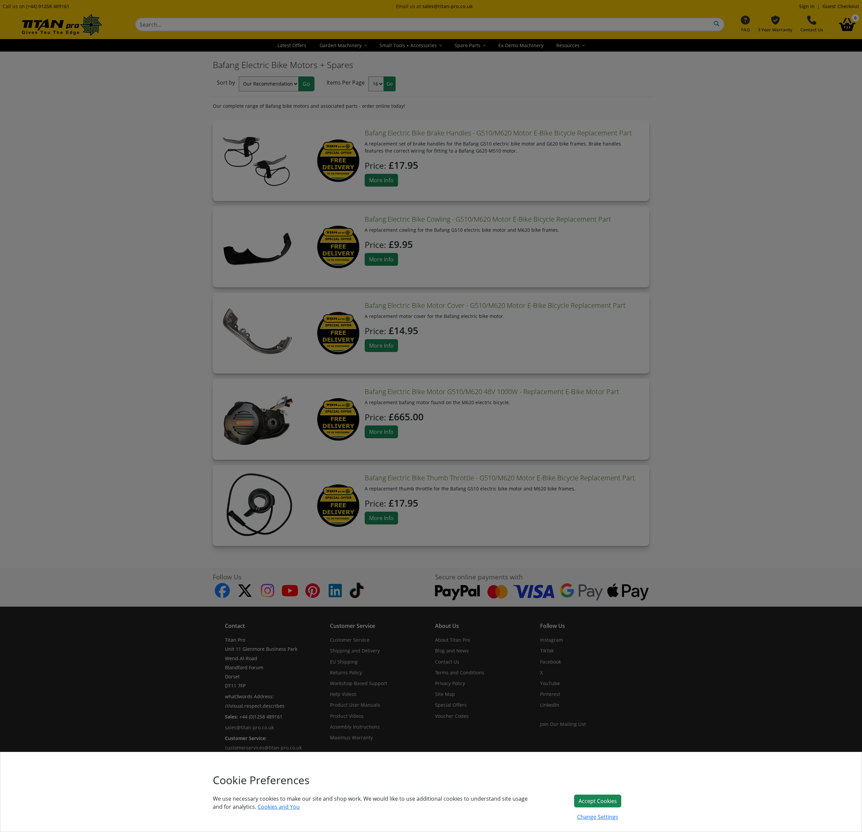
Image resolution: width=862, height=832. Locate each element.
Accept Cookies (597, 801)
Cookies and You (279, 806)
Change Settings (597, 817)
